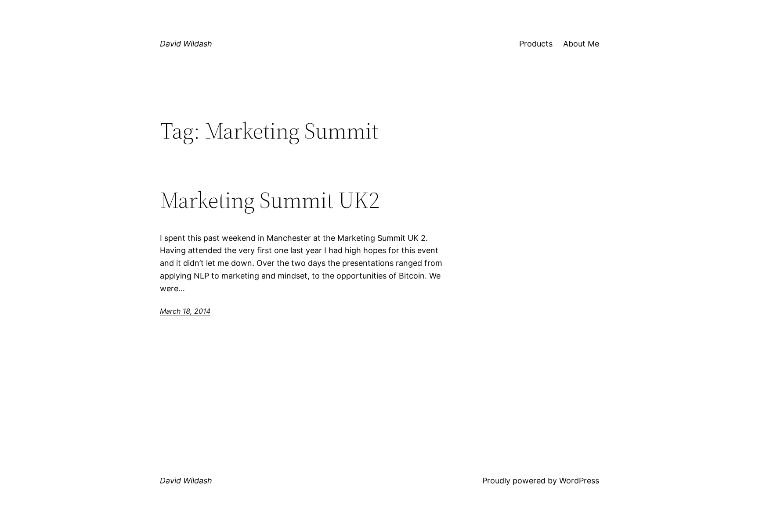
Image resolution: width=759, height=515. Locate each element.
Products (536, 43)
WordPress (579, 480)
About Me (581, 43)
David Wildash (186, 43)
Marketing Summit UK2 (269, 200)
